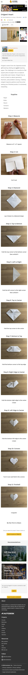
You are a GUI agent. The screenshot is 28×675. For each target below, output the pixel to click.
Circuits (3, 620)
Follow (10, 50)
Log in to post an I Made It (14, 534)
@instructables (7, 656)
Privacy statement (7, 667)
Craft (3, 626)
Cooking (4, 628)
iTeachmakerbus (6, 17)
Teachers (4, 634)
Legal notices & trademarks (9, 672)
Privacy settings (17, 667)
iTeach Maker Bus (8, 60)
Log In (14, 591)
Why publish (5, 641)
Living (13, 17)
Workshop (4, 622)
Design (3, 624)
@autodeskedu (7, 659)
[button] (1, 1)
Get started (4, 643)
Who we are (4, 650)
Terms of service (18, 665)
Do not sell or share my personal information (14, 670)
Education (19, 17)
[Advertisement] (14, 8)
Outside (3, 632)
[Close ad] (26, 6)
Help (3, 645)
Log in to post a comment (14, 597)
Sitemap (4, 648)
